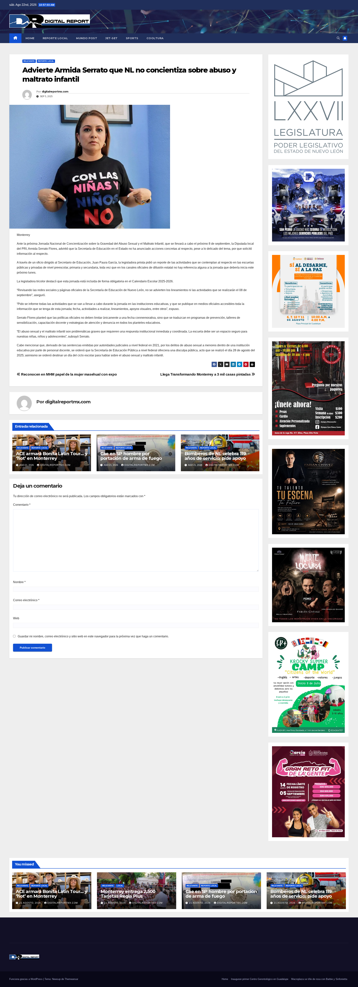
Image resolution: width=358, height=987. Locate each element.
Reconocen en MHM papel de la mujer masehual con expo (68, 374)
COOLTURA (155, 38)
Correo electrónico (26, 600)
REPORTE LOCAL (55, 38)
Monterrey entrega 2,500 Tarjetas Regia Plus (128, 894)
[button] (338, 38)
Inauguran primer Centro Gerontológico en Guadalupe (259, 979)
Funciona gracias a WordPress (26, 979)
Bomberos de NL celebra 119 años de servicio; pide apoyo (215, 456)
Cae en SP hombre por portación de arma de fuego (131, 456)
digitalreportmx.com (55, 91)
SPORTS (132, 38)
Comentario (21, 504)
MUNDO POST (86, 38)
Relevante (29, 61)
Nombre (19, 582)
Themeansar (71, 979)
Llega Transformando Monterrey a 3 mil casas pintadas (206, 374)
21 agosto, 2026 (30, 903)
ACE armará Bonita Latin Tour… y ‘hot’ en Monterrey (51, 456)
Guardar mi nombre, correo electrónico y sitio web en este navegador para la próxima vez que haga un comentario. (93, 636)
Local (120, 886)
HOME (30, 38)
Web (16, 618)
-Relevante (108, 886)
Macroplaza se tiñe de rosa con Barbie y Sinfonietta (319, 979)
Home (225, 979)
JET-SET (111, 38)
